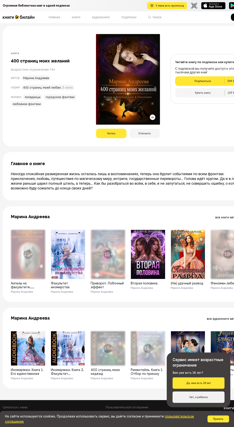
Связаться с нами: (15, 407)
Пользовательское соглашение (127, 407)
